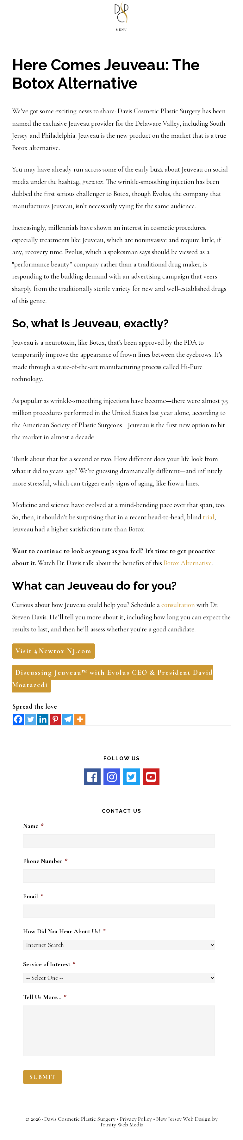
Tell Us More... (45, 997)
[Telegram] (67, 719)
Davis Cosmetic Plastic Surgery (79, 1118)
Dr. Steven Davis (121, 13)
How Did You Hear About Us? (64, 931)
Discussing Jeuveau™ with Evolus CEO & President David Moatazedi (112, 678)
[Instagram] (111, 776)
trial (208, 517)
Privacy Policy (136, 1118)
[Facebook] (18, 719)
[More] (79, 719)
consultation (178, 605)
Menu (121, 30)
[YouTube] (151, 776)
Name (33, 826)
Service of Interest (49, 964)
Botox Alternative (188, 563)
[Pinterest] (55, 719)
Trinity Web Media (122, 1124)
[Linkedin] (42, 719)
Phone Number (45, 861)
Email (33, 896)
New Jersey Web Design (183, 1118)
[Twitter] (30, 719)
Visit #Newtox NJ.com (53, 651)
